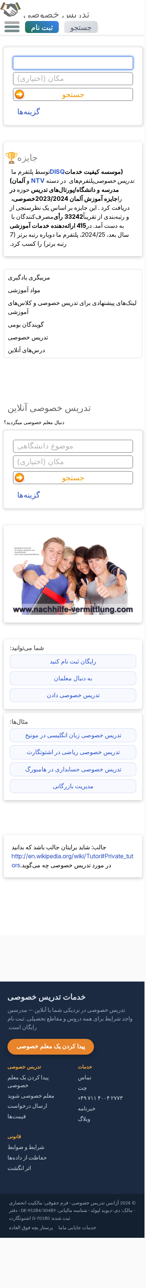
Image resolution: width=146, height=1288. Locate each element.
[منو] (11, 27)
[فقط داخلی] (2, 955)
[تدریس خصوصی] (10, 14)
